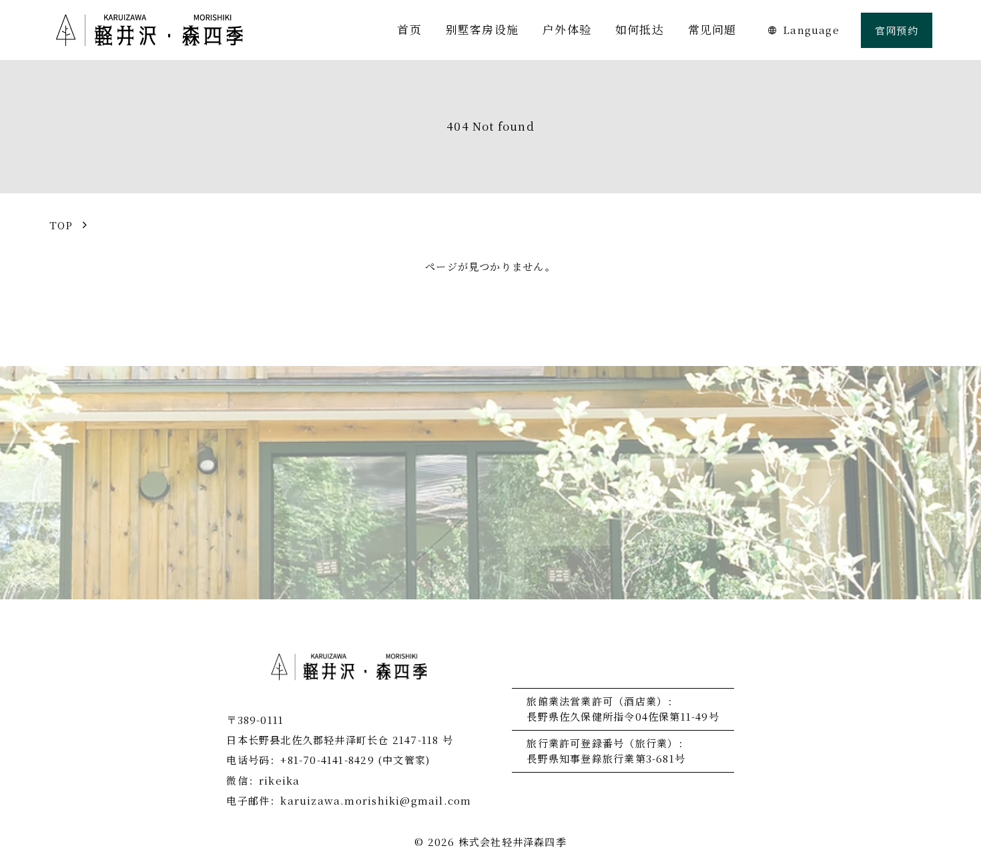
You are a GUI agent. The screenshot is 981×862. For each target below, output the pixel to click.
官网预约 (896, 30)
